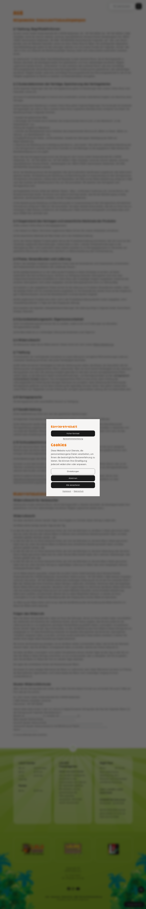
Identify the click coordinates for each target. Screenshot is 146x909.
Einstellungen (73, 471)
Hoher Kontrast (73, 433)
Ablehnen (73, 478)
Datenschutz (78, 491)
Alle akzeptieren (73, 485)
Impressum (67, 491)
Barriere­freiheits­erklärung (73, 439)
